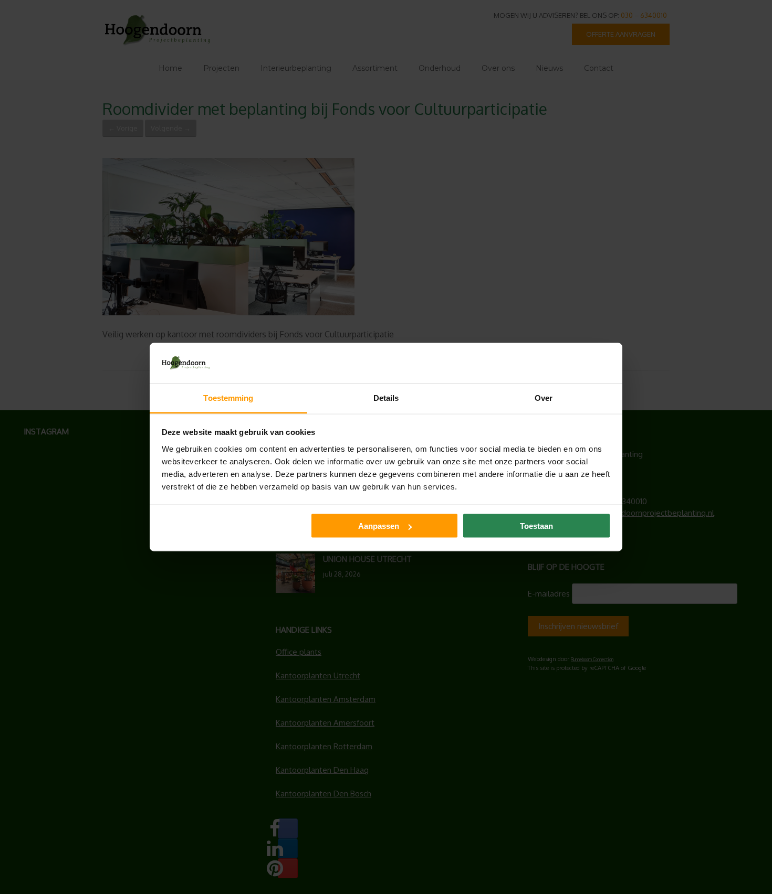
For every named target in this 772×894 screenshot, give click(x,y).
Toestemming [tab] (228, 397)
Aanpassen (378, 526)
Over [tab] (543, 397)
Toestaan (536, 526)
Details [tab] (386, 397)
